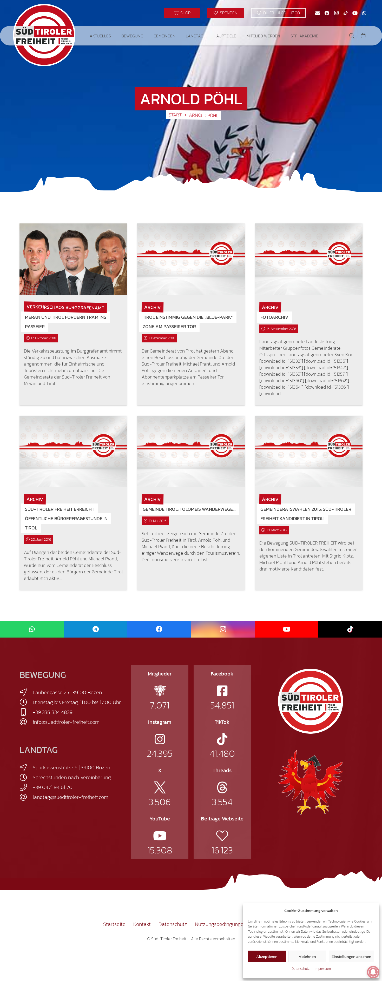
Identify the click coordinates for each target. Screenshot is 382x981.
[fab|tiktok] (222, 739)
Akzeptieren (267, 956)
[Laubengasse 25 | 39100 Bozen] (26, 692)
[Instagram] (336, 13)
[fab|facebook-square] (222, 691)
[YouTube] (355, 13)
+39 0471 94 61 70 (53, 787)
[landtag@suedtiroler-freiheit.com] (26, 797)
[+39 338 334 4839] (26, 712)
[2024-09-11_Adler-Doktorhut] (310, 782)
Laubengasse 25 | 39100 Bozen (67, 692)
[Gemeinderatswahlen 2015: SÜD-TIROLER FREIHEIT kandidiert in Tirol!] (309, 451)
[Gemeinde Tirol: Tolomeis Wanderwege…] (191, 451)
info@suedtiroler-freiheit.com (66, 722)
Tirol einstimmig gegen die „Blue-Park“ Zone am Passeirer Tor (188, 322)
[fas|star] (160, 691)
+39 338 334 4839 (53, 712)
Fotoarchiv (274, 317)
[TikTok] (345, 13)
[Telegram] (95, 629)
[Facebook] (327, 13)
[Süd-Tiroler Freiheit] (310, 701)
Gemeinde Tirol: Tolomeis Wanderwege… (189, 509)
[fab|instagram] (160, 739)
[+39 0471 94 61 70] (26, 787)
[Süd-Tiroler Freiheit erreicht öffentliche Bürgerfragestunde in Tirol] (73, 451)
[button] (114, 35)
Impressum (323, 968)
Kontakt (142, 924)
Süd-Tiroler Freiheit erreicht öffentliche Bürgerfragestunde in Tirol (66, 518)
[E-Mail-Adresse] (317, 13)
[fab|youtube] (160, 836)
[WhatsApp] (364, 13)
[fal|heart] (222, 836)
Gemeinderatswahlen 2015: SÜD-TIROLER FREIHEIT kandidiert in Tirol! (305, 514)
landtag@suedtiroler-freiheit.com (70, 797)
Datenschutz (300, 968)
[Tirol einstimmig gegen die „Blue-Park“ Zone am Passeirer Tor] (191, 259)
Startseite (114, 924)
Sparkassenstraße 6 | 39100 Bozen (71, 767)
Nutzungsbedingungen (220, 924)
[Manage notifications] (373, 972)
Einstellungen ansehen (351, 956)
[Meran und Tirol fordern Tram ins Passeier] (73, 259)
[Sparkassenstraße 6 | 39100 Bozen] (26, 767)
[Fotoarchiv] (309, 259)
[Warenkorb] (363, 35)
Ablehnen (307, 956)
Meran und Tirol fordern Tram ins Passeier (65, 322)
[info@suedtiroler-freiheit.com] (26, 722)
